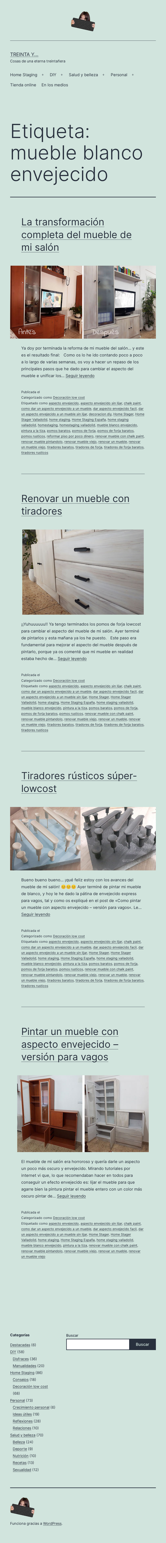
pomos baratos (58, 431)
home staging (59, 419)
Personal (119, 74)
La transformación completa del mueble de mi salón (76, 234)
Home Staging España (89, 419)
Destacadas (20, 1345)
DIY (53, 74)
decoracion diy (100, 414)
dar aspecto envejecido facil (115, 409)
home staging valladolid (115, 702)
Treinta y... (24, 54)
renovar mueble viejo (80, 442)
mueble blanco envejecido (117, 425)
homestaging (48, 425)
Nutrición (21, 1456)
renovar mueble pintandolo (42, 442)
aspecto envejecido (64, 403)
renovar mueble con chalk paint (119, 436)
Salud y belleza (83, 74)
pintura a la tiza (33, 431)
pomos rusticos (33, 436)
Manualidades (24, 1366)
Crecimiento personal (31, 1407)
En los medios (55, 84)
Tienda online (23, 84)
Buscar (72, 1335)
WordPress (52, 1523)
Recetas (20, 1463)
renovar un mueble (112, 442)
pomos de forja (84, 431)
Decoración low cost (69, 397)
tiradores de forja (89, 447)
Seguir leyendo (80, 375)
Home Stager (123, 414)
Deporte (20, 1449)
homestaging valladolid (77, 425)
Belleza (19, 1442)
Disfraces (21, 1359)
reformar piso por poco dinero (70, 436)
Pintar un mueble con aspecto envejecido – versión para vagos (69, 1044)
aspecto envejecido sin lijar (101, 403)
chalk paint (132, 403)
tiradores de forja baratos (124, 447)
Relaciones (22, 1428)
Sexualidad (22, 1470)
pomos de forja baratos (115, 431)
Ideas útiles (22, 1414)
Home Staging (23, 74)
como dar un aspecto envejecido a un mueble (56, 409)
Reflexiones (23, 1421)
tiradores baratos (60, 447)
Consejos (21, 1379)
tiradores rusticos (34, 452)
